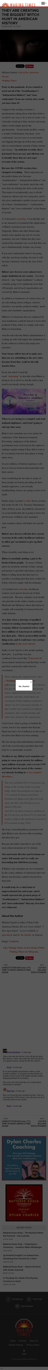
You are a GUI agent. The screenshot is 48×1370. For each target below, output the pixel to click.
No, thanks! (24, 686)
